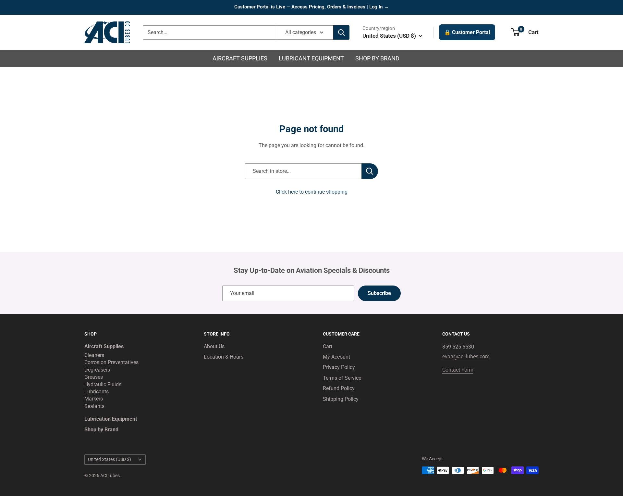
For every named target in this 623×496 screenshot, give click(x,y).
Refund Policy (339, 388)
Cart (327, 346)
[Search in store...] (369, 171)
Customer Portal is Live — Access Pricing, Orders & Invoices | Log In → (311, 7)
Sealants (94, 406)
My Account (336, 357)
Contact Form (457, 370)
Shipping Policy (341, 399)
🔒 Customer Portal (467, 32)
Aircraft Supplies (240, 58)
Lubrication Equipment (110, 419)
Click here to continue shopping (312, 192)
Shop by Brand (377, 58)
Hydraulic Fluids (102, 384)
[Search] (341, 32)
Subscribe (379, 293)
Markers (93, 399)
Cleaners (94, 355)
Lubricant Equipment (311, 58)
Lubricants (96, 391)
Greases (93, 377)
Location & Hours (223, 357)
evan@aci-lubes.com (466, 356)
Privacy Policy (339, 367)
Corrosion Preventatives (111, 362)
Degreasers (97, 370)
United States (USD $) (109, 459)
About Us (214, 346)
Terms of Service (342, 378)
